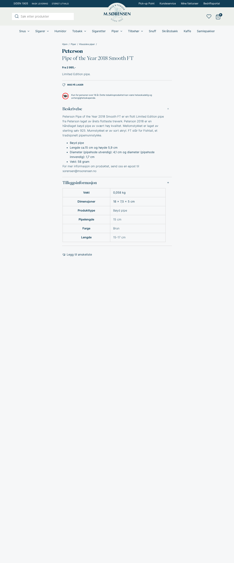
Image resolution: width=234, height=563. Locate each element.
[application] (27, 31)
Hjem (64, 44)
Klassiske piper (87, 44)
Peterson (72, 51)
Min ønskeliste (210, 16)
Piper (73, 44)
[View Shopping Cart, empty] (218, 16)
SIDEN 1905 (21, 3)
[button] (77, 254)
